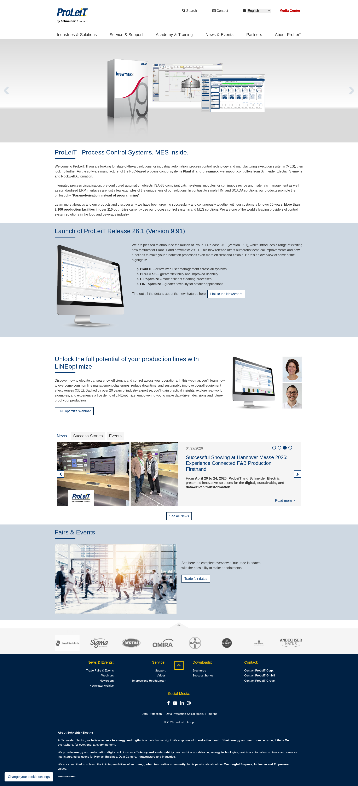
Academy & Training (174, 34)
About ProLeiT (288, 34)
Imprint (212, 713)
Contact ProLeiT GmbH (259, 675)
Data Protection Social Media (185, 713)
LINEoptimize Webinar (74, 411)
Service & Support (126, 34)
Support (160, 670)
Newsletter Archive (102, 685)
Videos (161, 675)
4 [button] (290, 448)
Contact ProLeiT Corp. (259, 670)
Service (158, 662)
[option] (179, 90)
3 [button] (285, 448)
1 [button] (274, 448)
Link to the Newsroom (226, 294)
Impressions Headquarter (149, 680)
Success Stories (202, 675)
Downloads (201, 662)
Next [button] (352, 90)
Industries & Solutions (77, 34)
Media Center (289, 10)
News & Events (219, 34)
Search (191, 10)
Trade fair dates (195, 578)
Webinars (107, 675)
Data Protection (152, 713)
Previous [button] (6, 90)
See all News (179, 516)
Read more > (285, 501)
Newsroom (107, 680)
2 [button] (279, 448)
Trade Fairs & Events (100, 670)
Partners (254, 34)
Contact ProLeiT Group (259, 680)
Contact (222, 10)
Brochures (199, 670)
